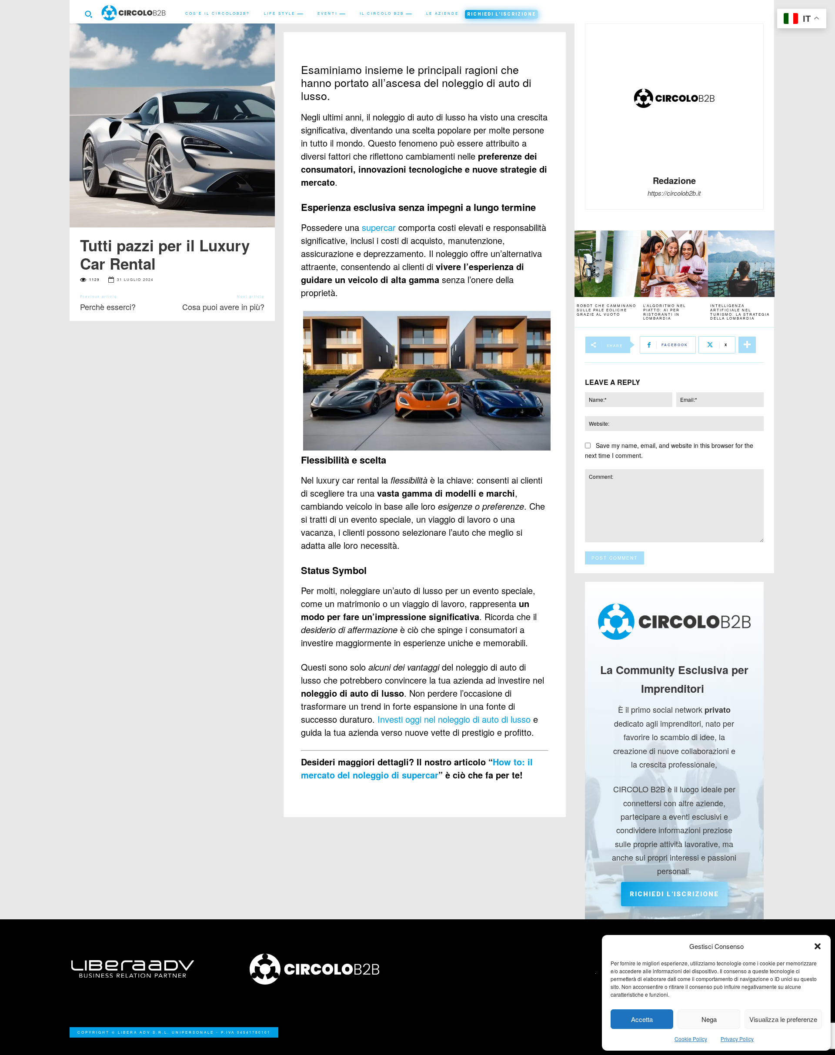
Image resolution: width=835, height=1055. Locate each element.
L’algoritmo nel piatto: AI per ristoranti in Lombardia (664, 312)
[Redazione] (674, 98)
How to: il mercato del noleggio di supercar (417, 768)
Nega (709, 1019)
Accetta (642, 1019)
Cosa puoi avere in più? (223, 306)
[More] (747, 345)
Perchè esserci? (108, 306)
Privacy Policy (737, 1038)
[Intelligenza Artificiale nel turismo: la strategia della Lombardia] (741, 263)
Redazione (674, 180)
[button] (817, 946)
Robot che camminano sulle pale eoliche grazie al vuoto (606, 309)
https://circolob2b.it (674, 192)
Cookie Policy (691, 1038)
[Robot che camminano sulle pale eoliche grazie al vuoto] (607, 263)
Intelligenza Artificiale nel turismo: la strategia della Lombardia (740, 312)
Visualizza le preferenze (783, 1019)
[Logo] (328, 969)
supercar (379, 227)
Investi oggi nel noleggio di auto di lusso (454, 719)
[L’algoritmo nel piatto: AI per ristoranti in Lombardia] (674, 263)
